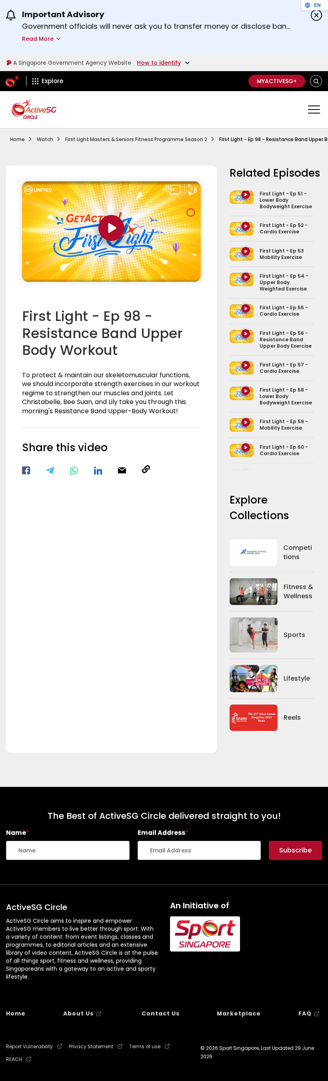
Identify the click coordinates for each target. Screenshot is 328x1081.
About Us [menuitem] (78, 1013)
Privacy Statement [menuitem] (91, 1046)
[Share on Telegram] (50, 470)
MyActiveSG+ (277, 81)
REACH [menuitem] (14, 1059)
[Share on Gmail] (122, 470)
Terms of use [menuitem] (144, 1046)
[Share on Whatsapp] (74, 470)
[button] (316, 81)
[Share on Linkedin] (98, 470)
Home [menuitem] (16, 1013)
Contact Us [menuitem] (161, 1013)
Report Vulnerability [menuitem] (29, 1046)
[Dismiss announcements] (316, 15)
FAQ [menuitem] (305, 1013)
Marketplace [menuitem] (239, 1013)
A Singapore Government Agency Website (72, 62)
